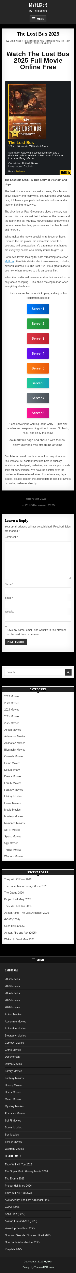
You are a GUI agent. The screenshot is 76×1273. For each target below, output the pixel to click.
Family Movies (12, 783)
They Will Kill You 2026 (17, 879)
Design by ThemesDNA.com (38, 1267)
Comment (11, 536)
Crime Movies (12, 763)
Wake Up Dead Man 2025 (19, 939)
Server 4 (38, 353)
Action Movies (12, 729)
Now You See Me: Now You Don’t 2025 (27, 1235)
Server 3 (38, 338)
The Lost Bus (21, 142)
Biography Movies (34, 41)
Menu (40, 19)
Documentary (12, 769)
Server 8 (38, 413)
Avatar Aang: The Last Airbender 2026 (26, 912)
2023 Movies (11, 703)
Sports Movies (12, 836)
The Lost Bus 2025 (38, 34)
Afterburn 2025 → (38, 498)
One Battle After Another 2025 (22, 1242)
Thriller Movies (42, 43)
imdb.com (20, 171)
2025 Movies (16, 41)
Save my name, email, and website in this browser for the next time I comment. (36, 632)
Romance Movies (14, 823)
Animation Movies (14, 742)
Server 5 (38, 368)
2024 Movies (11, 709)
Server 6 (38, 383)
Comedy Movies (13, 756)
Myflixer (38, 4)
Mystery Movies (13, 816)
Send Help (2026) (14, 926)
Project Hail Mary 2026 (17, 899)
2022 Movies (11, 696)
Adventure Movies (15, 736)
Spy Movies (11, 843)
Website (9, 611)
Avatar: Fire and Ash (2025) (20, 932)
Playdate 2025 (13, 1249)
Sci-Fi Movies (12, 829)
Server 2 (38, 323)
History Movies (13, 796)
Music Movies (12, 809)
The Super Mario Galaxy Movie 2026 (25, 886)
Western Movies (13, 856)
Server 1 (38, 309)
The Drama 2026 (14, 892)
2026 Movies (11, 723)
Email (9, 597)
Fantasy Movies (13, 789)
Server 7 (38, 398)
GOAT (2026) (12, 919)
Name (9, 584)
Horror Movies (12, 803)
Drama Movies (52, 41)
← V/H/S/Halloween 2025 (38, 505)
